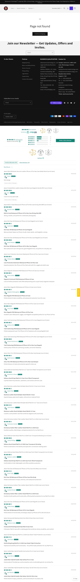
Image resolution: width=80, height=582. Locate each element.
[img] (14, 140)
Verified (40, 158)
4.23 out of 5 (18, 139)
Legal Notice (25, 73)
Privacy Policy (25, 71)
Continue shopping (40, 34)
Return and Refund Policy (28, 65)
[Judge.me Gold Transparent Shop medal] (33, 152)
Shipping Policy (26, 62)
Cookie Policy (25, 76)
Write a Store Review (65, 140)
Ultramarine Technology (12, 122)
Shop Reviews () (24, 162)
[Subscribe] (52, 52)
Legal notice (69, 122)
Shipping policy (52, 122)
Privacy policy (37, 122)
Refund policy (29, 122)
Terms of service (26, 68)
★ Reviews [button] (78, 292)
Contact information (27, 79)
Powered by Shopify (21, 122)
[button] (13, 8)
